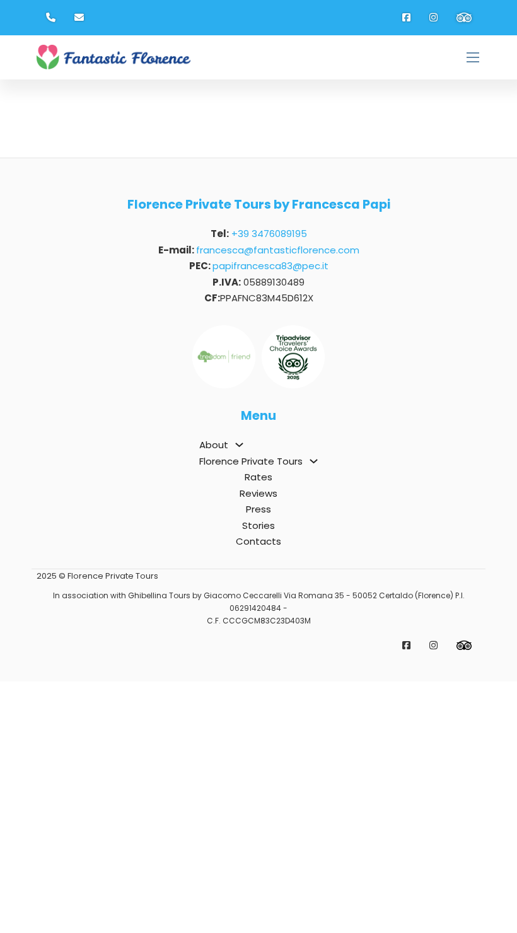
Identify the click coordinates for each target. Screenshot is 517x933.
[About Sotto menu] (239, 444)
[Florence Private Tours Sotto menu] (313, 461)
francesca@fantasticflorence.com (277, 250)
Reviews (258, 493)
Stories (258, 525)
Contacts (258, 541)
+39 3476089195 (269, 233)
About (213, 444)
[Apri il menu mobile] (473, 57)
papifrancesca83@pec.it (270, 265)
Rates (258, 477)
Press (258, 509)
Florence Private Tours (251, 461)
